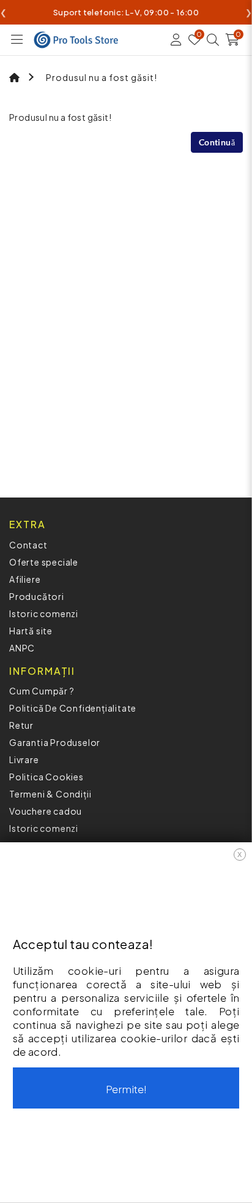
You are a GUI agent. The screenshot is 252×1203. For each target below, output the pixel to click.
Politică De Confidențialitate (72, 707)
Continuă (217, 142)
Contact (28, 544)
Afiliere (24, 579)
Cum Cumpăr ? (42, 690)
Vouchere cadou (45, 811)
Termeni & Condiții (50, 793)
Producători (36, 596)
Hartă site (31, 630)
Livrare (24, 759)
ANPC (22, 647)
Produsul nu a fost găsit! (101, 77)
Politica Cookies (46, 776)
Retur (21, 725)
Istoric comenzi (43, 613)
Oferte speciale (43, 561)
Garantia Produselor (54, 742)
